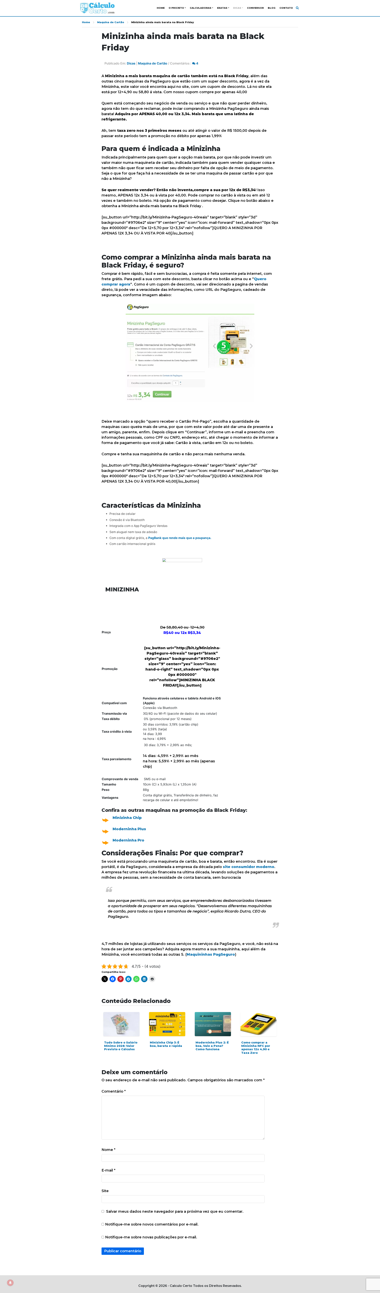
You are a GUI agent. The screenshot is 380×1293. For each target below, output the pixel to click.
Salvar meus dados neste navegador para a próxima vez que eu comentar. (174, 1211)
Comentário (114, 1091)
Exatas (222, 8)
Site (105, 1191)
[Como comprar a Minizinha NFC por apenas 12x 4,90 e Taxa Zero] (258, 1024)
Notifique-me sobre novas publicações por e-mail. (151, 1237)
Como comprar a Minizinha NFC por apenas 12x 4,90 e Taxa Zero (255, 1048)
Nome (108, 1150)
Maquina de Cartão (110, 22)
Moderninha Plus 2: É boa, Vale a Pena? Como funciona (212, 1046)
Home (161, 8)
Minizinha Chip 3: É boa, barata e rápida (166, 1044)
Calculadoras (200, 8)
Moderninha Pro (128, 840)
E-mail (108, 1170)
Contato (286, 8)
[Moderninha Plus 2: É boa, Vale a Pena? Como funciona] (213, 1024)
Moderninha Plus (129, 829)
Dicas (237, 8)
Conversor (255, 8)
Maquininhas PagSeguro (211, 954)
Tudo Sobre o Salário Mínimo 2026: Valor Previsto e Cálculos (120, 1046)
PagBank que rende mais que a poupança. (179, 538)
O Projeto (176, 8)
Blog (272, 8)
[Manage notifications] (10, 1283)
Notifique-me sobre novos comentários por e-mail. (152, 1224)
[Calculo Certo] (97, 8)
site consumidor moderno (248, 867)
